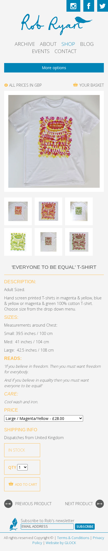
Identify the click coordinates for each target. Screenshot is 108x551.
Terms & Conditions (73, 537)
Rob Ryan (54, 23)
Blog (87, 44)
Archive (25, 44)
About (48, 44)
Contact (65, 51)
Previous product (33, 503)
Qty (12, 467)
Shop (68, 44)
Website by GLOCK (61, 542)
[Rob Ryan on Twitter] (102, 6)
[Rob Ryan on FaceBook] (88, 6)
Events (41, 51)
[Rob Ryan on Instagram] (73, 6)
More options (54, 67)
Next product (79, 503)
